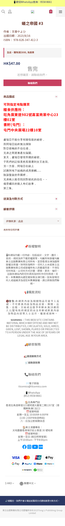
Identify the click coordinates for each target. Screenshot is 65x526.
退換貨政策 (34, 362)
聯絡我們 (32, 83)
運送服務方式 (34, 356)
